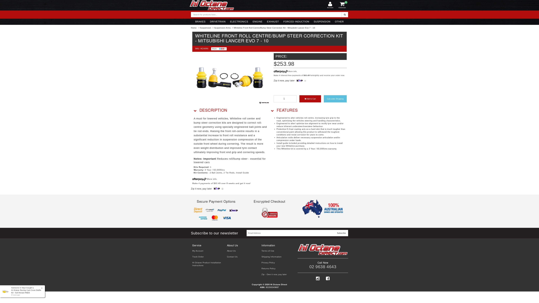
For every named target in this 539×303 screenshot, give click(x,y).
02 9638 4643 (322, 266)
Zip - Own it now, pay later (274, 274)
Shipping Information (271, 257)
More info (292, 71)
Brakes (200, 21)
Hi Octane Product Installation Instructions (206, 264)
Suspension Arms (222, 28)
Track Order (198, 257)
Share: (214, 49)
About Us (231, 251)
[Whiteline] (264, 103)
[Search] (345, 14)
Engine (257, 21)
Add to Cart (311, 99)
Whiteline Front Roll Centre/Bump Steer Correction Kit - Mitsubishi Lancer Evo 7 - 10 (274, 28)
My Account (197, 251)
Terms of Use (267, 251)
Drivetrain (218, 21)
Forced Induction (296, 21)
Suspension (322, 21)
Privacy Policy (268, 262)
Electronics (239, 21)
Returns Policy (268, 268)
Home (194, 28)
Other (339, 21)
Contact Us (232, 257)
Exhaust (273, 21)
